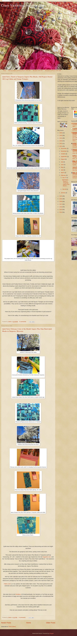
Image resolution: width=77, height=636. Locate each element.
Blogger (51, 633)
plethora (74, 130)
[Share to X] (31, 321)
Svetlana (18, 594)
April (62, 170)
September (64, 156)
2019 (60, 199)
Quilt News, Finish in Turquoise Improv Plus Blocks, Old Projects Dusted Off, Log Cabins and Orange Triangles (27, 78)
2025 (60, 135)
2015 (60, 209)
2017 (60, 204)
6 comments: (22, 617)
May (62, 167)
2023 (60, 141)
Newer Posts (6, 623)
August (63, 159)
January (63, 192)
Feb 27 (64, 177)
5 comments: (23, 321)
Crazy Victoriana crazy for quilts (23, 5)
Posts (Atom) (12, 626)
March (63, 172)
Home (4, 70)
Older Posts (50, 623)
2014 (60, 212)
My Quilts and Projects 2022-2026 (53, 70)
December (64, 148)
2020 (60, 196)
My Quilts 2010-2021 (38, 70)
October (63, 154)
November (64, 151)
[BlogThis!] (30, 321)
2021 (60, 146)
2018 (60, 201)
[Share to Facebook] (32, 321)
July (62, 162)
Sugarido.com (47, 557)
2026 (60, 133)
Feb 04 (64, 189)
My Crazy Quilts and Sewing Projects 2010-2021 (19, 70)
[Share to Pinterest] (33, 321)
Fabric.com (7, 584)
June (62, 164)
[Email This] (29, 321)
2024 (60, 138)
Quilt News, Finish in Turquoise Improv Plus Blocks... (65, 182)
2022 (60, 143)
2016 (60, 207)
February (63, 175)
